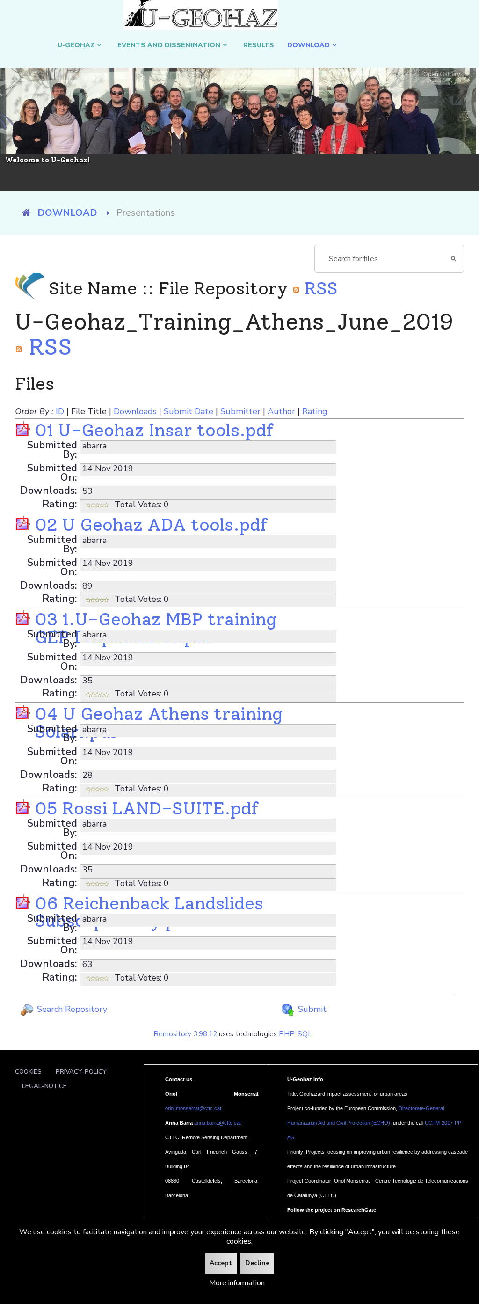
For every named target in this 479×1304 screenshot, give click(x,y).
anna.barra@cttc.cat (217, 1123)
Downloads (135, 411)
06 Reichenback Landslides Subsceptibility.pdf (149, 912)
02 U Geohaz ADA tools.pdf (151, 524)
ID (60, 411)
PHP (286, 1034)
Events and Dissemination (168, 45)
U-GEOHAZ (76, 45)
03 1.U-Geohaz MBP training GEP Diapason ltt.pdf (155, 627)
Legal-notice (44, 1086)
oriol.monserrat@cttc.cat (193, 1108)
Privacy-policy (81, 1071)
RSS (319, 288)
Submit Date (188, 411)
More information (237, 1283)
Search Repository (71, 1009)
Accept (221, 1263)
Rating (314, 411)
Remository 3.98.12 (185, 1034)
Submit (311, 1009)
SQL (305, 1034)
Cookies (28, 1071)
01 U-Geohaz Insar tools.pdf (154, 429)
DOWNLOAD (308, 45)
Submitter (240, 411)
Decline (257, 1263)
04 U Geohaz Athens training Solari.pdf (159, 722)
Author (281, 411)
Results (258, 45)
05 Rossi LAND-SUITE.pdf (146, 808)
